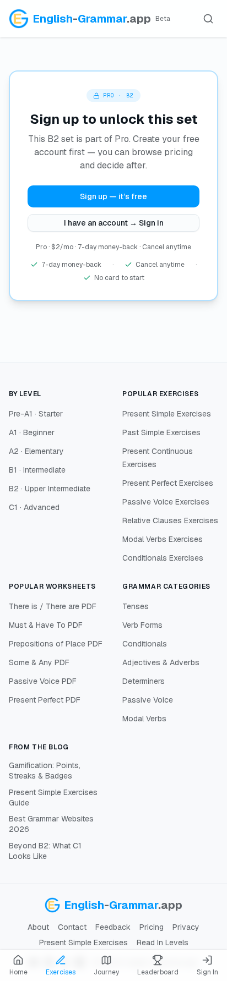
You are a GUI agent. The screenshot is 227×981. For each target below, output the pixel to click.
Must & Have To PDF (46, 625)
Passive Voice (147, 700)
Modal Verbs (144, 719)
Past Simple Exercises (161, 432)
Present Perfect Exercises (167, 483)
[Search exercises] (208, 19)
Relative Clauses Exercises (170, 520)
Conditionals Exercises (162, 558)
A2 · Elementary (36, 451)
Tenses (135, 606)
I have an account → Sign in (114, 223)
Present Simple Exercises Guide (53, 797)
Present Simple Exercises (166, 414)
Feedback (113, 927)
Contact (72, 927)
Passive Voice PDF (43, 681)
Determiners (143, 681)
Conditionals (144, 644)
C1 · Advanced (34, 507)
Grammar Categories (166, 586)
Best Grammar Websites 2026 (51, 824)
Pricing (151, 927)
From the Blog (39, 747)
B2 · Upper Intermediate (49, 489)
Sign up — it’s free (113, 196)
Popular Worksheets (52, 586)
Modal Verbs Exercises (162, 539)
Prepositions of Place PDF (55, 644)
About (38, 927)
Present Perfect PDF (44, 700)
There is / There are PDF (52, 606)
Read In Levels (162, 942)
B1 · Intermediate (37, 470)
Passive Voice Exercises (165, 502)
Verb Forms (142, 625)
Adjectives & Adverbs (160, 662)
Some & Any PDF (39, 662)
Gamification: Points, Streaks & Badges (44, 770)
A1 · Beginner (32, 432)
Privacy (185, 927)
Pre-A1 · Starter (36, 414)
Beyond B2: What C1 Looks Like (45, 851)
